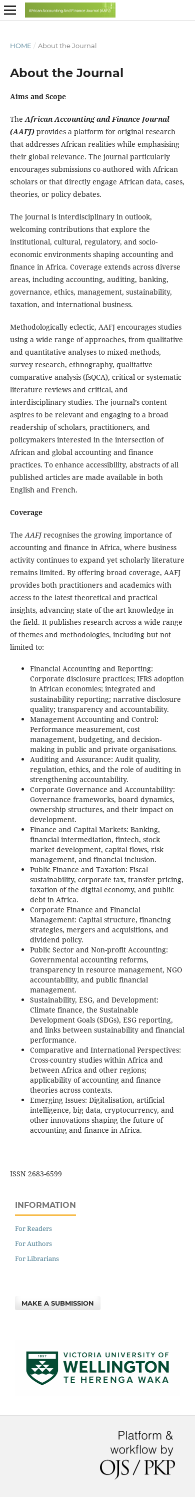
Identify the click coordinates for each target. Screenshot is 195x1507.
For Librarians (37, 1258)
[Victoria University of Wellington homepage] (97, 1393)
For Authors (33, 1243)
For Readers (33, 1228)
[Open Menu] (10, 10)
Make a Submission (58, 1303)
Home (21, 46)
